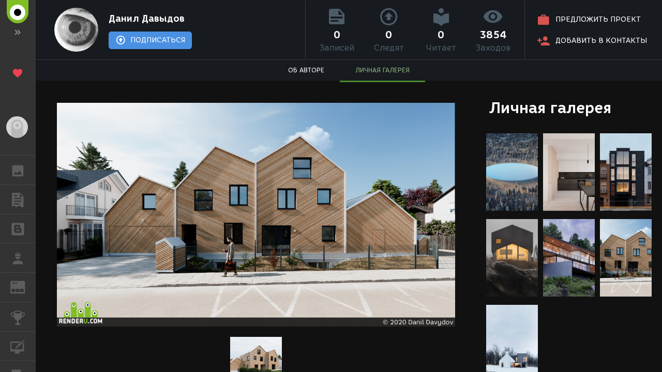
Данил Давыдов (147, 18)
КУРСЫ (18, 346)
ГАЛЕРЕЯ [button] (18, 170)
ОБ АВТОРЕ (306, 70)
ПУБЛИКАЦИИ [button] (18, 199)
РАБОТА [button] (18, 257)
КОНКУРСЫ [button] (18, 316)
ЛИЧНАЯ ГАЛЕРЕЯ (382, 70)
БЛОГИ (18, 228)
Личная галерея (550, 108)
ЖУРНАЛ (24, 286)
